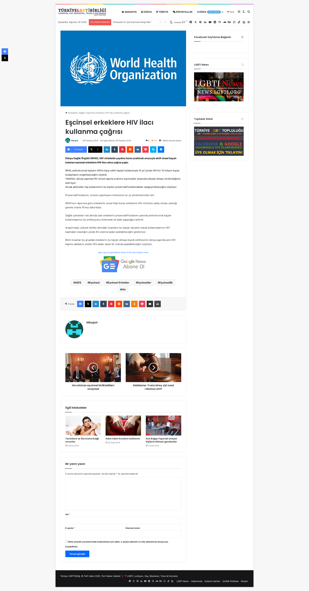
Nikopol (74, 140)
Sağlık (82, 112)
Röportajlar (183, 11)
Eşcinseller (144, 282)
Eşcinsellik (166, 282)
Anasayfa (130, 11)
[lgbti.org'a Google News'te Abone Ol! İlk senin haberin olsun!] (123, 263)
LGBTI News (183, 581)
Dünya (147, 11)
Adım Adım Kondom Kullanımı (123, 438)
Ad (67, 514)
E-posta (70, 528)
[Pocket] (145, 149)
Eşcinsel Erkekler (118, 282)
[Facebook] (80, 304)
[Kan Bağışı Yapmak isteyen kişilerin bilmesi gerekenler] (163, 426)
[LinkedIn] (107, 149)
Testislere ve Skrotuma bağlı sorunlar (82, 440)
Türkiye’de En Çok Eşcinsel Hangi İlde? (132, 22)
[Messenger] (161, 149)
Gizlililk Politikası (231, 581)
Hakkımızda (196, 581)
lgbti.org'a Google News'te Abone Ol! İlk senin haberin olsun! (123, 252)
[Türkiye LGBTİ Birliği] (82, 12)
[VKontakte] (138, 149)
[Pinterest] (122, 149)
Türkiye (163, 11)
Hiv (124, 289)
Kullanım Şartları (212, 581)
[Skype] (153, 149)
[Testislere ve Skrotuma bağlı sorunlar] (83, 426)
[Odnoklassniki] (134, 304)
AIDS (78, 282)
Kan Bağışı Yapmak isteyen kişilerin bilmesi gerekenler (161, 440)
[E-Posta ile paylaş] (150, 304)
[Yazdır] (157, 304)
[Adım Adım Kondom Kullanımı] (123, 426)
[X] (88, 304)
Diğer (209, 11)
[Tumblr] (114, 149)
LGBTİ (130, 576)
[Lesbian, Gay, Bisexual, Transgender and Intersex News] (219, 100)
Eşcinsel (94, 282)
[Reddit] (130, 149)
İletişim (244, 581)
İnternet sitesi (133, 528)
